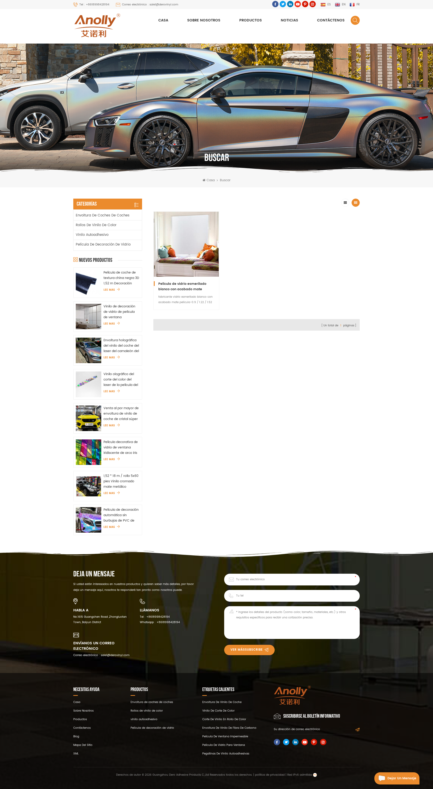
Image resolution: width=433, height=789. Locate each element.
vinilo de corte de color (218, 711)
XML (75, 754)
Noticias (289, 20)
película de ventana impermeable (225, 736)
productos (80, 719)
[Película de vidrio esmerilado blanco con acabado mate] (186, 244)
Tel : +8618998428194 (94, 4)
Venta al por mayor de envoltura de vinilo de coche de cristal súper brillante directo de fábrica (121, 414)
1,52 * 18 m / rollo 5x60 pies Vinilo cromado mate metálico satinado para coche (121, 481)
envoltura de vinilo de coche (222, 702)
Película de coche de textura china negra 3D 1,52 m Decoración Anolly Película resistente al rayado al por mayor (121, 278)
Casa (163, 20)
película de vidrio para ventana (223, 745)
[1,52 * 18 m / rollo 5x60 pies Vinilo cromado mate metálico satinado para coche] (88, 486)
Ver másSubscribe (246, 649)
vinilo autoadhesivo (92, 235)
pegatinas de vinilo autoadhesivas (225, 754)
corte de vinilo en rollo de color (224, 719)
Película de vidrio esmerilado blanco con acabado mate (182, 286)
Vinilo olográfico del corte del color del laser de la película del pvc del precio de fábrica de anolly (121, 379)
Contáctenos (331, 20)
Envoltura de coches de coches (102, 215)
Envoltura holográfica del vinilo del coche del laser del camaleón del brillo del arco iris (121, 346)
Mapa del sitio (82, 745)
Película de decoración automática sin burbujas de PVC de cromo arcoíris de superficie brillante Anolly (121, 515)
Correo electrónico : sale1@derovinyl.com (150, 4)
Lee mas (109, 290)
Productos (250, 20)
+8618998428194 (158, 617)
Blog (76, 736)
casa (76, 702)
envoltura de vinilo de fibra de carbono (229, 728)
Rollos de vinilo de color (96, 225)
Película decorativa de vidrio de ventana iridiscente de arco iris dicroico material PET (121, 447)
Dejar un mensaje (401, 778)
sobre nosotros (203, 20)
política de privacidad (270, 775)
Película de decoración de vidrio (103, 244)
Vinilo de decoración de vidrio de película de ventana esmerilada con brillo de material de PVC (120, 312)
